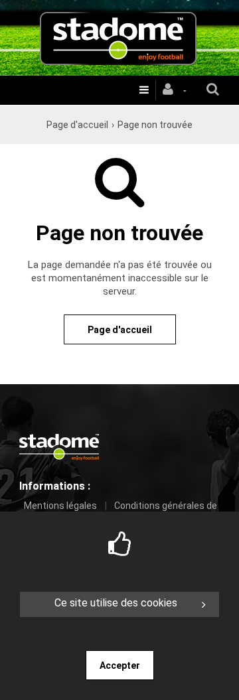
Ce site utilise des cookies (115, 602)
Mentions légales (60, 505)
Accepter (120, 665)
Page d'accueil (77, 124)
